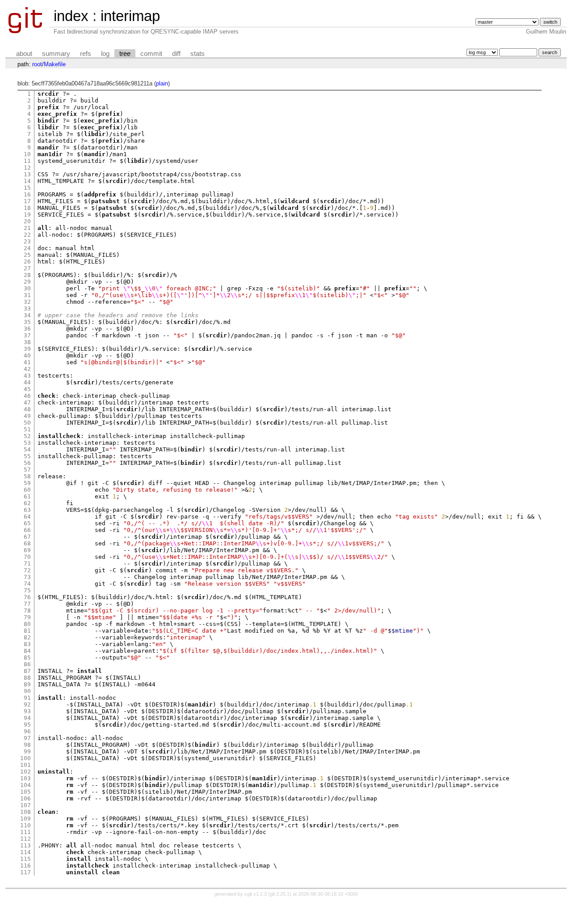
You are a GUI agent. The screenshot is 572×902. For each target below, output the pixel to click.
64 (27, 516)
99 (27, 751)
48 (27, 409)
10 (27, 154)
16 (27, 194)
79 (27, 617)
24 (27, 248)
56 (27, 463)
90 (27, 691)
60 (27, 489)
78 (27, 610)
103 (25, 778)
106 (25, 798)
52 (27, 436)
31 (27, 295)
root (37, 64)
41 (27, 362)
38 (27, 342)
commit (151, 53)
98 (27, 744)
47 (27, 402)
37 (27, 335)
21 (27, 228)
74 (27, 583)
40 (27, 355)
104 (25, 785)
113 (25, 845)
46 (27, 395)
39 (27, 348)
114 (25, 852)
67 (27, 536)
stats (197, 53)
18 (27, 207)
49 (27, 416)
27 (27, 268)
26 (27, 261)
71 (27, 563)
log (105, 53)
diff (176, 53)
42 (27, 369)
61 (27, 496)
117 (25, 872)
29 (27, 281)
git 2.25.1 (280, 894)
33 (27, 308)
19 (27, 214)
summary (56, 53)
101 (25, 765)
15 (27, 187)
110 (25, 825)
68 (27, 543)
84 (27, 650)
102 (25, 771)
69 (27, 550)
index (71, 16)
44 (27, 382)
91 (27, 697)
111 (25, 832)
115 (25, 858)
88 (27, 677)
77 (27, 603)
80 (27, 624)
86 (27, 664)
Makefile (55, 64)
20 (27, 221)
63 (27, 509)
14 (27, 181)
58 (27, 476)
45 (27, 389)
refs (85, 53)
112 (25, 838)
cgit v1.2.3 (255, 894)
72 (27, 570)
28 (27, 275)
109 (25, 818)
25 (27, 254)
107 (25, 805)
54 (27, 449)
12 (27, 167)
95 (27, 724)
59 (27, 483)
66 (27, 530)
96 (27, 731)
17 (27, 201)
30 (27, 288)
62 (27, 503)
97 (27, 738)
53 (27, 442)
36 (27, 328)
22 (27, 234)
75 (27, 590)
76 (27, 597)
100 (25, 758)
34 (27, 315)
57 (27, 469)
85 (27, 657)
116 (25, 865)
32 (27, 301)
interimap (130, 16)
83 (27, 644)
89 (27, 684)
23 (27, 241)
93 (27, 711)
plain (162, 83)
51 (27, 429)
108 (25, 811)
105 (25, 791)
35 (27, 322)
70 (27, 556)
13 (27, 174)
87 (27, 671)
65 (27, 523)
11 (27, 160)
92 (27, 704)
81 (27, 630)
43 (27, 375)
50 (27, 422)
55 (27, 456)
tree (124, 53)
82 (27, 637)
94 (27, 718)
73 (27, 577)
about (24, 53)
